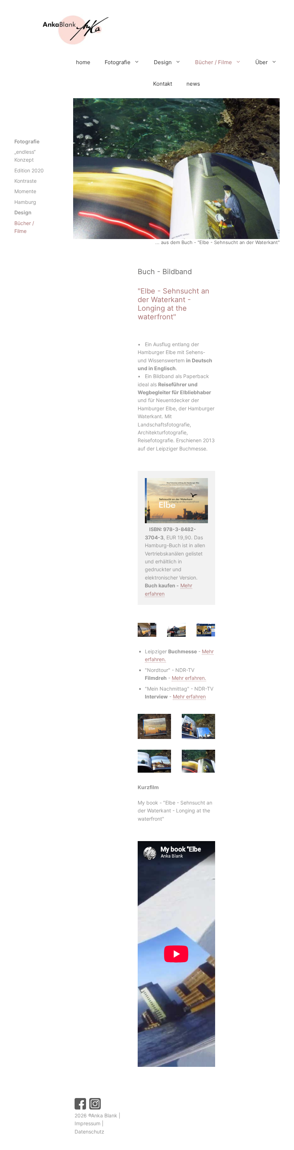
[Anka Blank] (62, 31)
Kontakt (162, 83)
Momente (25, 191)
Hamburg (25, 202)
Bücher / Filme (213, 62)
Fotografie (118, 62)
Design (163, 62)
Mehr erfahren (189, 696)
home (83, 62)
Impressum (87, 1123)
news (193, 83)
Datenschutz (89, 1131)
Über (261, 62)
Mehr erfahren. (189, 678)
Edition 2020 (29, 170)
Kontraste (25, 181)
